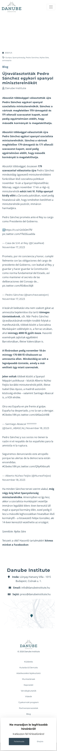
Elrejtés (40, 741)
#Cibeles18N (9, 414)
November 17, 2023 (13, 247)
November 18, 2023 (37, 428)
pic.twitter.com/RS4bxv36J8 (17, 285)
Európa (8, 57)
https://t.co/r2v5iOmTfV (18, 230)
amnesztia (6, 60)
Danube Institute (15, 88)
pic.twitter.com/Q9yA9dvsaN (33, 466)
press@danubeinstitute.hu (35, 594)
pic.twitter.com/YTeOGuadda (18, 234)
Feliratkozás (19, 741)
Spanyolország (18, 57)
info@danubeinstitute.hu (35, 587)
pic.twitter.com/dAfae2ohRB (33, 414)
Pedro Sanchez (32, 57)
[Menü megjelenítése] (51, 7)
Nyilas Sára (44, 57)
